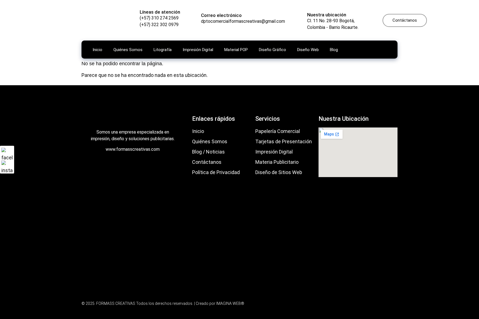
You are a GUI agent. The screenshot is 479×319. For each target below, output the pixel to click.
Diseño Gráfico (272, 49)
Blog (334, 49)
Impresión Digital (198, 49)
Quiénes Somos (127, 49)
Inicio (97, 49)
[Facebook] (6, 153)
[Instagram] (6, 166)
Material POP (236, 49)
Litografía (163, 49)
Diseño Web (308, 49)
